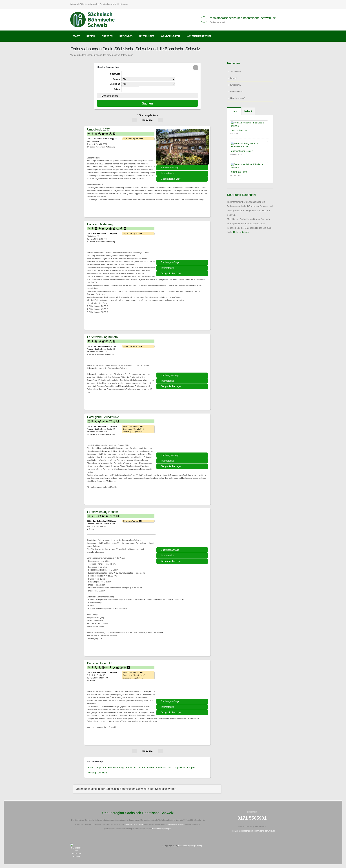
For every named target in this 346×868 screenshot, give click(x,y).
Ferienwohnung (116, 767)
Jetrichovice (235, 71)
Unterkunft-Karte (241, 232)
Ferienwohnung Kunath (102, 337)
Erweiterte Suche (109, 96)
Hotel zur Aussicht (238, 130)
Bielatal (233, 78)
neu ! (235, 111)
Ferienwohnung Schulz (241, 151)
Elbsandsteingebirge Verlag (190, 846)
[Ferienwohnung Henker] (182, 529)
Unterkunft (146, 36)
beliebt (248, 111)
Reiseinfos (125, 36)
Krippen (191, 767)
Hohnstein (131, 767)
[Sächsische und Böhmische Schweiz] (94, 19)
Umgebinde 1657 (98, 129)
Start (76, 36)
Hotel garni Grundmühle (103, 417)
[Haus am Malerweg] (182, 241)
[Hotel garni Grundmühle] (182, 434)
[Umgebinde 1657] (182, 147)
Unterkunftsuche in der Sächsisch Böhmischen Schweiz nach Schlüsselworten (126, 788)
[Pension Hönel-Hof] (182, 680)
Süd (170, 767)
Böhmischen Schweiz (175, 824)
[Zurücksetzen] (195, 67)
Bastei (91, 767)
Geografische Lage (171, 178)
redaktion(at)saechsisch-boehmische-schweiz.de (243, 18)
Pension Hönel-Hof (99, 663)
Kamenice (161, 767)
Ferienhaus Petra (238, 172)
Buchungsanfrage (170, 167)
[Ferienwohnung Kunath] (182, 354)
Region (90, 36)
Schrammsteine (146, 767)
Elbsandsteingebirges (161, 829)
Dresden (107, 36)
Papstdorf (101, 767)
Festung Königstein (97, 772)
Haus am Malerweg (100, 224)
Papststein (180, 767)
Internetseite (167, 173)
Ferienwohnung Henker (102, 512)
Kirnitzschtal (235, 85)
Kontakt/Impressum (199, 36)
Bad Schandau (236, 91)
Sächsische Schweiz (134, 824)
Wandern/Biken (170, 36)
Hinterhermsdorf (237, 98)
